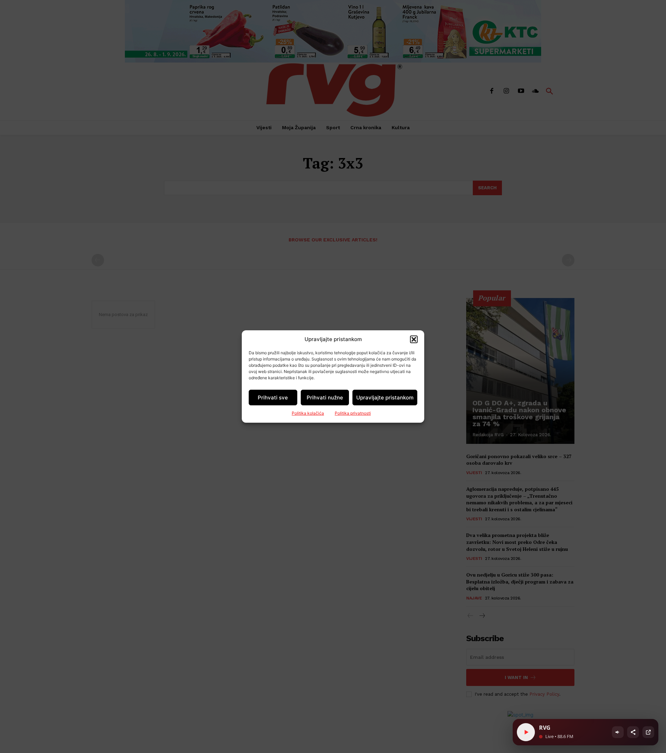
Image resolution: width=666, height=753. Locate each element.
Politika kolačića (308, 413)
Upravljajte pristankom (384, 397)
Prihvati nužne (325, 397)
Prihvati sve (273, 397)
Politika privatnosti (353, 413)
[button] (413, 339)
